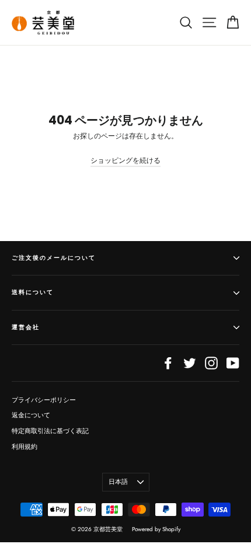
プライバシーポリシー (44, 399)
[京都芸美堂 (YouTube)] (232, 363)
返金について (31, 415)
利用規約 (24, 446)
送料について (33, 292)
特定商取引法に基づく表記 (50, 430)
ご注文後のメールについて (54, 257)
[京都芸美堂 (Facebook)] (168, 363)
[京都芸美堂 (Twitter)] (189, 363)
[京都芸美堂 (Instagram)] (211, 363)
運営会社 (26, 327)
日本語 (118, 481)
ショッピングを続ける (125, 160)
